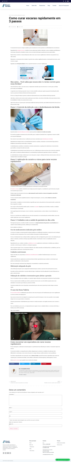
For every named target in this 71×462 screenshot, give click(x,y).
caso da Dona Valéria (15, 292)
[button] (14, 364)
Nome (10, 407)
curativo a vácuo (14, 188)
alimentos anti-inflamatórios (32, 254)
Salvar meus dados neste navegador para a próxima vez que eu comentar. (24, 420)
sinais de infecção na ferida (23, 131)
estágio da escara (20, 50)
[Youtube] (8, 453)
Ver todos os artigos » (23, 374)
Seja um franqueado (64, 5)
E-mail (10, 411)
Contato (54, 5)
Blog (49, 5)
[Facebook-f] (3, 453)
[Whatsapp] (10, 453)
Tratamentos (42, 5)
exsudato (37, 206)
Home (27, 5)
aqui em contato (16, 360)
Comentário (11, 394)
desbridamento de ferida (47, 139)
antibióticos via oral (32, 243)
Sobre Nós (34, 5)
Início (10, 15)
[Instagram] (6, 453)
